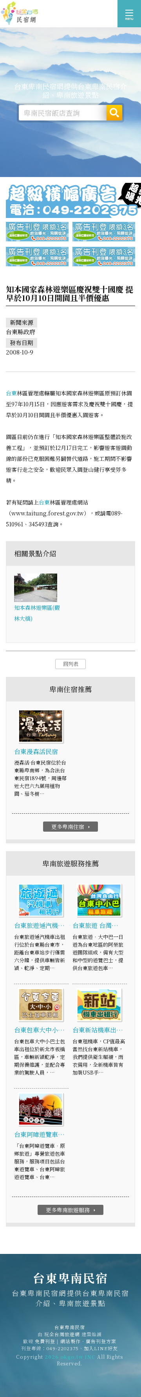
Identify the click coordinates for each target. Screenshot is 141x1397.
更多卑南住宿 (71, 826)
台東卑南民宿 (19, 13)
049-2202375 (63, 1348)
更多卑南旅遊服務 (71, 1210)
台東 (11, 393)
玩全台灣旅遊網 (62, 1334)
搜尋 (114, 112)
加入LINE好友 (101, 1348)
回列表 (70, 664)
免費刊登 (45, 1341)
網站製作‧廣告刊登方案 (88, 1341)
